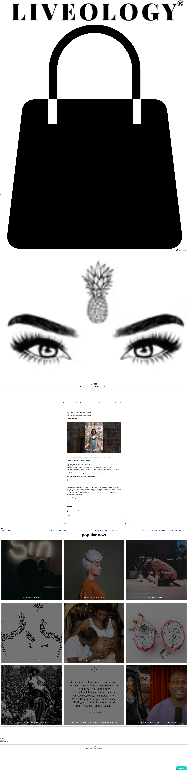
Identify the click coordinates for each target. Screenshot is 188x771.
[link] (94, 137)
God (67, 503)
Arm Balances (82, 402)
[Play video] (94, 437)
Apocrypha (75, 402)
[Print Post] (82, 511)
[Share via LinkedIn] (74, 511)
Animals (69, 402)
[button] (126, 402)
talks (71, 503)
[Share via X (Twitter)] (71, 511)
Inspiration (69, 506)
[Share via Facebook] (67, 511)
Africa (64, 402)
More (121, 402)
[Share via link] (78, 511)
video (69, 503)
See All (127, 523)
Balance (106, 402)
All (59, 402)
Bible (111, 402)
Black (116, 402)
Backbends (100, 402)
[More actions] (120, 413)
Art (88, 402)
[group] (94, 531)
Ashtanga (93, 402)
